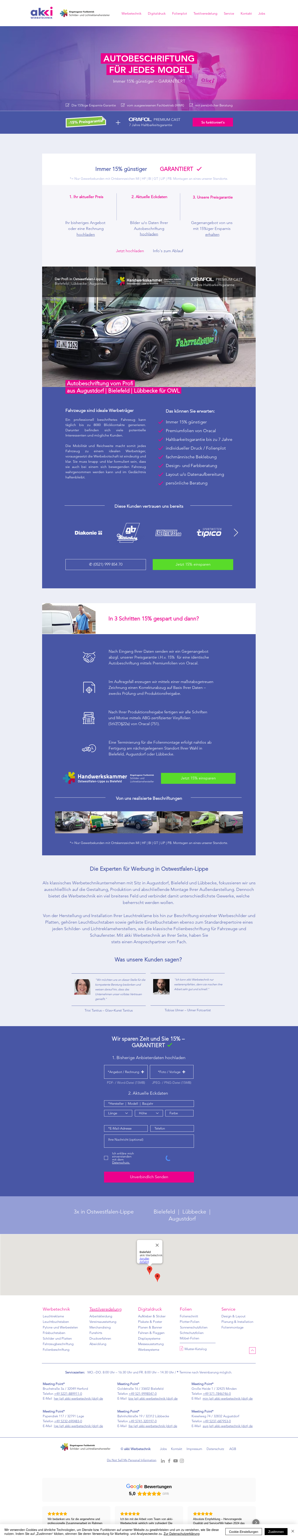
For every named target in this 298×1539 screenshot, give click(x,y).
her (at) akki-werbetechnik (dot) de (78, 1398)
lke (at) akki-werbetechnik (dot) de (152, 1426)
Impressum (194, 1449)
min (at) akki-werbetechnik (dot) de (228, 1398)
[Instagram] (182, 1461)
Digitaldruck (150, 1309)
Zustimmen (276, 1531)
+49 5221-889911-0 (68, 1394)
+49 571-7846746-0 (217, 1394)
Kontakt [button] (176, 1449)
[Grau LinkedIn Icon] (163, 1461)
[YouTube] (175, 1461)
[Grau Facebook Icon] (169, 1461)
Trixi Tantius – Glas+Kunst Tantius (109, 1010)
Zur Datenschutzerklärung (182, 1533)
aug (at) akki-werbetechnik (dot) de (228, 1426)
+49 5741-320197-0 (143, 1421)
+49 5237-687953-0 (217, 1421)
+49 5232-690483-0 (68, 1421)
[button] (246, 15)
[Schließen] (292, 1532)
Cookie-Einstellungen (243, 1531)
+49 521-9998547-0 (143, 1394)
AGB (233, 1449)
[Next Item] (235, 533)
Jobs (163, 1449)
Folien (186, 1309)
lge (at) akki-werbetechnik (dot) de (78, 1426)
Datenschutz (215, 1449)
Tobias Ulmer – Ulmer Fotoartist (188, 1010)
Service (228, 1309)
